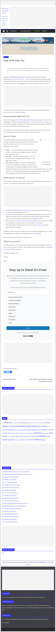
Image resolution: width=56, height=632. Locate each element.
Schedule (6, 57)
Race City (19, 436)
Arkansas (8, 422)
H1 (46, 429)
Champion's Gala (31, 423)
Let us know (5, 622)
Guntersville (41, 430)
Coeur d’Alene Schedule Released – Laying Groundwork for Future (40, 380)
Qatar (13, 436)
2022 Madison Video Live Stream (11, 485)
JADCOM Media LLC (42, 562)
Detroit (39, 426)
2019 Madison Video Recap (9, 519)
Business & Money (14, 303)
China (43, 423)
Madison (37, 433)
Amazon (12, 68)
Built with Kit (28, 336)
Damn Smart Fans (19, 79)
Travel (10, 323)
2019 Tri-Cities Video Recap (9, 522)
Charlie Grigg (38, 422)
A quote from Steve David (13, 214)
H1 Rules (51, 430)
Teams (22, 440)
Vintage (42, 440)
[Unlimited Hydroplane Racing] (4, 31)
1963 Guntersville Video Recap (10, 477)
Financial (9, 430)
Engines (4, 430)
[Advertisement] (33, 17)
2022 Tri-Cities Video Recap (9, 482)
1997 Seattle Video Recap (9, 511)
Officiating (9, 436)
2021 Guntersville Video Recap (10, 498)
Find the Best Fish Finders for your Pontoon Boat (15, 472)
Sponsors (11, 440)
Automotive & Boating (15, 300)
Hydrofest (12, 433)
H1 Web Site (6, 433)
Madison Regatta (45, 433)
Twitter (9, 249)
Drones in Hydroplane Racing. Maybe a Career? (15, 503)
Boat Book (24, 423)
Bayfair (19, 423)
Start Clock (17, 440)
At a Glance (14, 423)
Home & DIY (12, 316)
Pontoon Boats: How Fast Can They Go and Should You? (17, 474)
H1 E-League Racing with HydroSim (11, 508)
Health (10, 313)
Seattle (4, 440)
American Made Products (15, 297)
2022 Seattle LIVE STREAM (9, 479)
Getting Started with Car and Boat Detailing (14, 506)
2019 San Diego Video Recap (10, 514)
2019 (3, 422)
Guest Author (32, 430)
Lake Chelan (29, 433)
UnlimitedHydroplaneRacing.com (17, 77)
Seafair (48, 436)
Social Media (12, 320)
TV (33, 440)
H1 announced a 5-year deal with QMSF (25, 221)
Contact (44, 31)
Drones (48, 426)
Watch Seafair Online (9, 379)
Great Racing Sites (22, 430)
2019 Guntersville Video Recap (10, 516)
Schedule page (37, 233)
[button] (17, 31)
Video (37, 439)
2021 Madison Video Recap (9, 495)
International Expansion (20, 433)
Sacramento (27, 436)
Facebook (49, 247)
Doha (45, 426)
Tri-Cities (28, 440)
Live (33, 433)
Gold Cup (15, 430)
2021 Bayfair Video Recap (9, 490)
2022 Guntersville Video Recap (10, 487)
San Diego (34, 436)
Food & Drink (12, 307)
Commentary (13, 426)
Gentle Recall (12, 310)
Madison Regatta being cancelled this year (19, 210)
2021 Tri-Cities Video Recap (9, 493)
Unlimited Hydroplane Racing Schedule (28, 120)
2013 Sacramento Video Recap (10, 501)
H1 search (38, 225)
